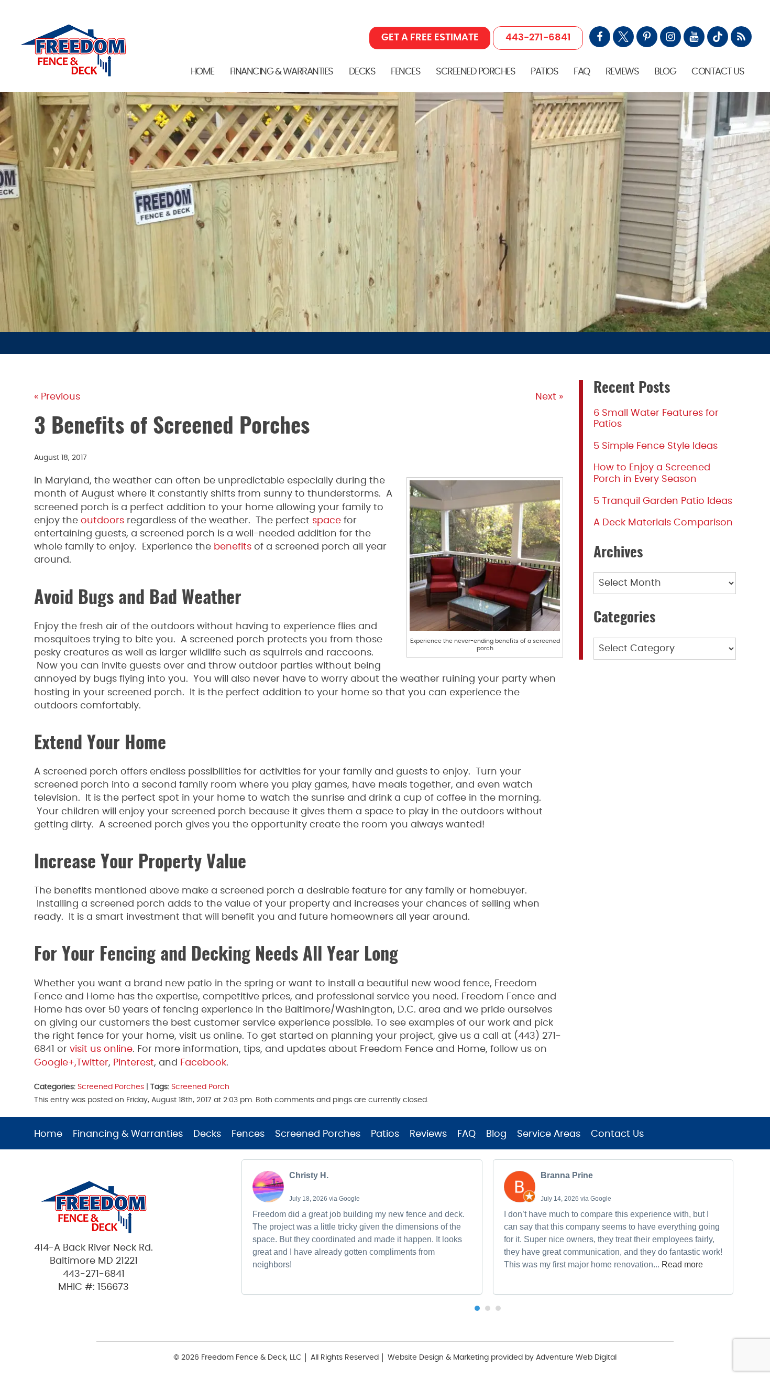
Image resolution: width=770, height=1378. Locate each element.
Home (202, 72)
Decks (362, 72)
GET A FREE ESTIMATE (430, 37)
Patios (544, 72)
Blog (665, 72)
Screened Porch (200, 1087)
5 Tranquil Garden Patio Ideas (662, 501)
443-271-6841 (538, 37)
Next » (549, 397)
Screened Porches (475, 72)
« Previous (57, 397)
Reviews (622, 72)
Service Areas (548, 1134)
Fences (405, 72)
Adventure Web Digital (576, 1357)
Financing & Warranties (281, 72)
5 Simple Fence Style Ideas (655, 446)
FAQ (582, 72)
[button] (477, 1308)
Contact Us (717, 72)
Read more (682, 1264)
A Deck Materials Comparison (663, 522)
